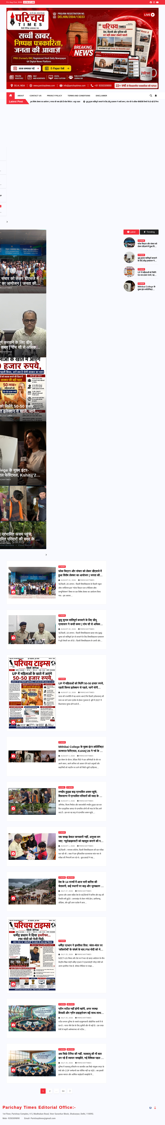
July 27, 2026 (67, 891)
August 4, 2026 (68, 756)
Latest (132, 232)
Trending (150, 232)
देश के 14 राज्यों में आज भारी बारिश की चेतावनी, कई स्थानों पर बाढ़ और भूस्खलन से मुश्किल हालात (80, 886)
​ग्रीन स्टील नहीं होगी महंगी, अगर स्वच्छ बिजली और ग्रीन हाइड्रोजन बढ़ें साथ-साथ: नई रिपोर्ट (80, 1013)
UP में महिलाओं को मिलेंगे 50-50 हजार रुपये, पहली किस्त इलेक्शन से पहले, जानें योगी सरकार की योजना (81, 687)
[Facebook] (150, 1108)
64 (63, 1091)
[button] (151, 95)
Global (25, 206)
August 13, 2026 (68, 692)
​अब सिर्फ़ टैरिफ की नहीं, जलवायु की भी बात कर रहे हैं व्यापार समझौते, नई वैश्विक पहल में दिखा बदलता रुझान (80, 1058)
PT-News (25, 151)
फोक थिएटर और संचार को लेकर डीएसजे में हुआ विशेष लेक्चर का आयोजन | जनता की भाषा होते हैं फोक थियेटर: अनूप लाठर (80, 575)
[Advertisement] (82, 127)
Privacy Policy (54, 96)
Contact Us (35, 96)
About (21, 96)
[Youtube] (155, 1108)
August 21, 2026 (68, 580)
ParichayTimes (87, 580)
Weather (70, 877)
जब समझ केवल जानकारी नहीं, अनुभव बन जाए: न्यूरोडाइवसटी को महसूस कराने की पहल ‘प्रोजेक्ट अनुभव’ (81, 841)
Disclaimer (101, 96)
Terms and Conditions (79, 96)
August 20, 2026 (68, 629)
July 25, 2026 (67, 954)
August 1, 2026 (68, 846)
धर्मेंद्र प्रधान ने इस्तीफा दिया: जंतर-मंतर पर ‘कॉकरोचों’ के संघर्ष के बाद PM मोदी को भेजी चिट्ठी (80, 949)
